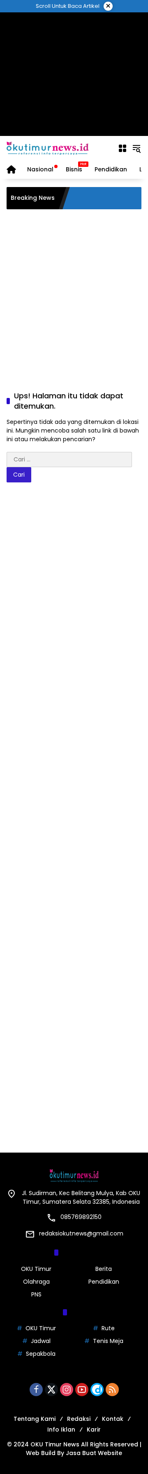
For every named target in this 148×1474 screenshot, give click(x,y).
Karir (94, 1429)
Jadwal (41, 1341)
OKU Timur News (54, 1444)
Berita (103, 1269)
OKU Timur (36, 1269)
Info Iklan (61, 1429)
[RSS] (112, 1389)
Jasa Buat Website (94, 1453)
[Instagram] (66, 1389)
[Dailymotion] (97, 1389)
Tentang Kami (35, 1419)
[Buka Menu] (122, 148)
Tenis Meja (108, 1341)
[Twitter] (51, 1389)
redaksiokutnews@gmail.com (81, 1233)
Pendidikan (103, 1281)
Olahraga (36, 1281)
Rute (108, 1328)
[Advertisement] (74, 74)
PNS (36, 1294)
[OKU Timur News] (48, 148)
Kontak (112, 1419)
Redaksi (78, 1419)
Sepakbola (41, 1354)
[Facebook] (36, 1389)
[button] (136, 148)
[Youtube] (81, 1389)
